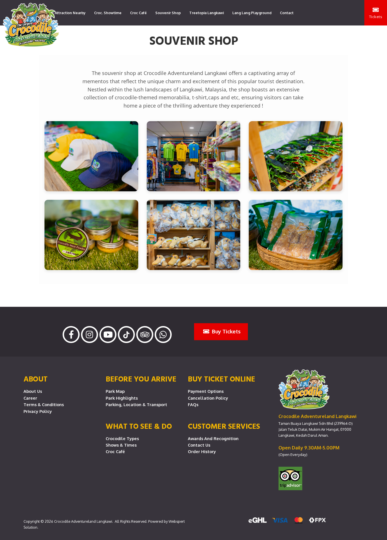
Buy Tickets (225, 331)
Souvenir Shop (168, 12)
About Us (33, 391)
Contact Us (199, 444)
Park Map (115, 391)
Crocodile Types (122, 438)
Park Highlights (122, 397)
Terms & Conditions (44, 404)
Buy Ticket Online (221, 378)
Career (30, 397)
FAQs (193, 404)
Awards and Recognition (213, 438)
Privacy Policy (38, 411)
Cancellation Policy (208, 397)
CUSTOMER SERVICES (224, 426)
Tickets (375, 16)
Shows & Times (121, 444)
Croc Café (138, 12)
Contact (287, 12)
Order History (202, 451)
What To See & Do (139, 426)
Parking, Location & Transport (136, 404)
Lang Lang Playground (251, 12)
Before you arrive (141, 378)
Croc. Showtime (108, 12)
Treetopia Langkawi (206, 12)
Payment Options (206, 391)
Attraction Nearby (70, 12)
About (36, 378)
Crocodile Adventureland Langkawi (83, 521)
